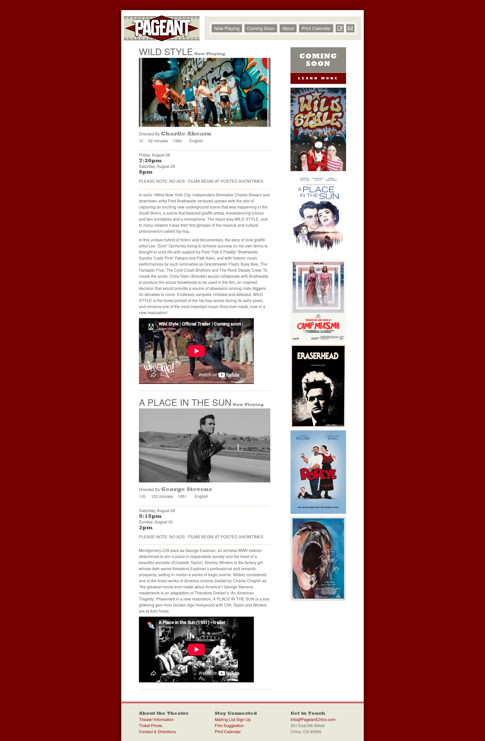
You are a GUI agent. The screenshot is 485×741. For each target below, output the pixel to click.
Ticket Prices (150, 725)
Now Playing (226, 28)
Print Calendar (316, 28)
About (288, 28)
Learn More (318, 78)
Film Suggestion (229, 725)
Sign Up (340, 28)
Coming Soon (261, 28)
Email (350, 28)
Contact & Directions (157, 731)
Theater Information (156, 719)
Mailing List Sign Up (233, 719)
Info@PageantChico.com (312, 719)
